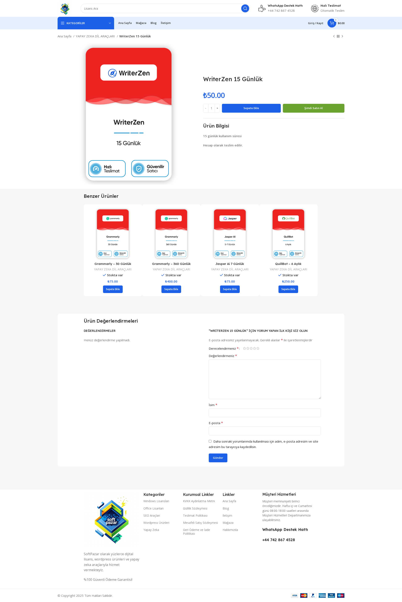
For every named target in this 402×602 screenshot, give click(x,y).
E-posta (216, 423)
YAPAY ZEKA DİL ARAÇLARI (96, 36)
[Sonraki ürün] (342, 36)
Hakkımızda (230, 530)
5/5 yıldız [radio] (258, 348)
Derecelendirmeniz (224, 348)
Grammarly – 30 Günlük (230, 264)
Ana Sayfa (65, 36)
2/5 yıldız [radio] (248, 348)
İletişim (227, 515)
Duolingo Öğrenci (171, 264)
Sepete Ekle (251, 108)
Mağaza (228, 523)
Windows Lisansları (156, 501)
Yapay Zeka (151, 530)
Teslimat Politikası (195, 515)
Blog (226, 508)
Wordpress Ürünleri (156, 523)
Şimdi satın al (313, 108)
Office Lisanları (153, 508)
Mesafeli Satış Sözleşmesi (200, 523)
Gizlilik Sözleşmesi (195, 508)
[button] (171, 289)
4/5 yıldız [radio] (254, 348)
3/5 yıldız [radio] (251, 348)
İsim (213, 405)
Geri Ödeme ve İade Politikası (196, 532)
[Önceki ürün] (334, 36)
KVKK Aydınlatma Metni (199, 501)
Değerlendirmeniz (223, 355)
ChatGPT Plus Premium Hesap (113, 264)
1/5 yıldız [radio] (244, 348)
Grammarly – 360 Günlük (288, 264)
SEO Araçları (151, 515)
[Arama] (245, 8)
